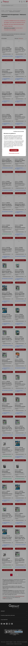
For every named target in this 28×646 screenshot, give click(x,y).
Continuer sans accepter (18, 131)
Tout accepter (14, 150)
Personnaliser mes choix (14, 153)
